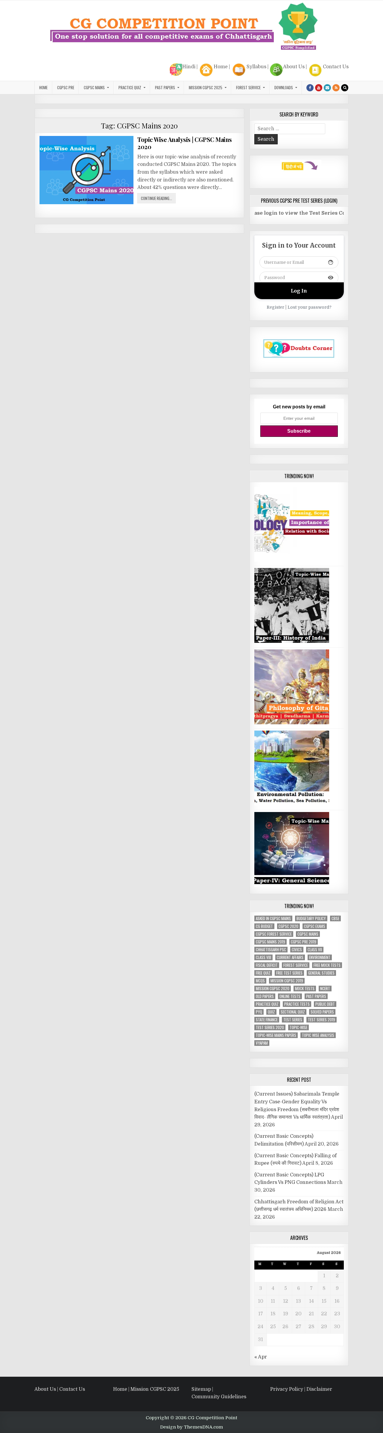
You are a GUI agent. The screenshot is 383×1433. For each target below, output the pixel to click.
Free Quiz (263, 973)
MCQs (260, 981)
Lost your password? (310, 307)
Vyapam (262, 1043)
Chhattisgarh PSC (271, 949)
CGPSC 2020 (288, 926)
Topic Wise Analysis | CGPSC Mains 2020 (184, 143)
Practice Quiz (129, 87)
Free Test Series (289, 973)
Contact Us (336, 66)
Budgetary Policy (311, 918)
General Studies (321, 973)
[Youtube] (318, 87)
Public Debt (325, 1004)
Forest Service (248, 87)
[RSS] (336, 87)
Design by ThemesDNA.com (191, 1427)
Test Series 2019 (321, 1020)
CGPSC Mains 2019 (270, 942)
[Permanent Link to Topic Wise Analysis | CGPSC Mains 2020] (86, 170)
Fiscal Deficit (267, 965)
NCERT (325, 988)
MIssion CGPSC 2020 (272, 988)
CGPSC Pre (65, 87)
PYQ (259, 1012)
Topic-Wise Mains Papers (276, 1035)
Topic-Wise (298, 1027)
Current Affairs (290, 957)
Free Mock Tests (327, 965)
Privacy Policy (286, 1389)
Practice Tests (297, 1004)
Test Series (292, 1020)
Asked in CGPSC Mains (273, 918)
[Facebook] (310, 87)
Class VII (315, 949)
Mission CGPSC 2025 (205, 87)
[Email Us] (327, 87)
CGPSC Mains (94, 87)
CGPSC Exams (314, 926)
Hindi (188, 66)
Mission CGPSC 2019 (286, 981)
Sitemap (201, 1389)
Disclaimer (319, 1389)
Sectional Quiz (293, 1012)
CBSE (335, 918)
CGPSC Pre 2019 (303, 942)
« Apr (260, 1357)
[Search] (344, 87)
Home (221, 66)
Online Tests (289, 996)
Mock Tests (304, 988)
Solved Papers (322, 1012)
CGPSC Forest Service (274, 934)
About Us (294, 66)
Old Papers (265, 996)
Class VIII (263, 957)
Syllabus (256, 66)
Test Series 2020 (270, 1027)
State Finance (267, 1020)
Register (275, 307)
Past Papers (316, 996)
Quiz (271, 1012)
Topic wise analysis (318, 1035)
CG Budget (264, 926)
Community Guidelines (219, 1396)
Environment (319, 957)
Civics (297, 949)
